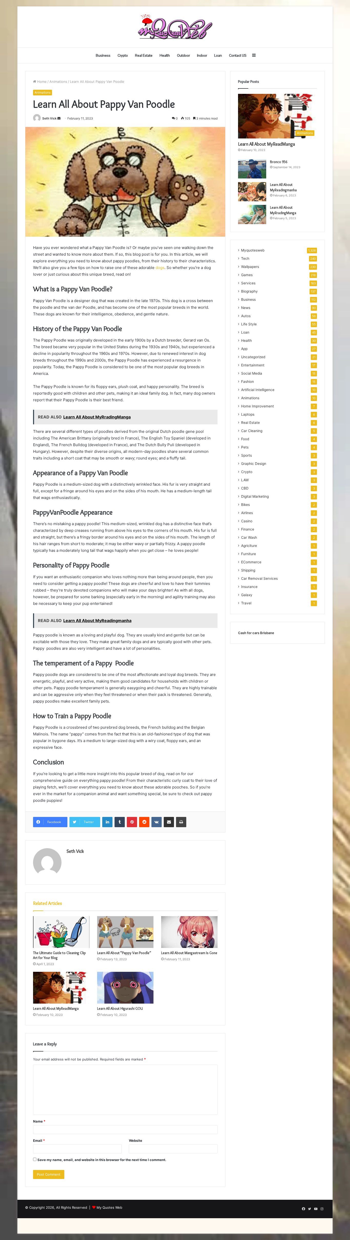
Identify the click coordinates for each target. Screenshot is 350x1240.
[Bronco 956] (252, 168)
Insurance (249, 587)
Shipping (248, 570)
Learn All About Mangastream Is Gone (189, 953)
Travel (246, 603)
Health (165, 55)
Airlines (247, 513)
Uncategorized (253, 357)
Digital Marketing (255, 496)
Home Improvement (257, 406)
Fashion (247, 381)
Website (135, 1140)
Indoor (202, 55)
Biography (249, 291)
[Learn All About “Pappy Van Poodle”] (125, 932)
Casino (246, 521)
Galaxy (246, 595)
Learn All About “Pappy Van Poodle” (124, 953)
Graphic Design (253, 464)
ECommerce (251, 562)
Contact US (237, 55)
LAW (245, 480)
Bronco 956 (278, 161)
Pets (245, 447)
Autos (246, 316)
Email (39, 1140)
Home (41, 81)
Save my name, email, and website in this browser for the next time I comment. (101, 1160)
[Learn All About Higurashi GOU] (125, 988)
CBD (245, 488)
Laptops (247, 414)
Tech (245, 258)
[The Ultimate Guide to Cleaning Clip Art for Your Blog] (61, 932)
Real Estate (143, 55)
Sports (246, 455)
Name (39, 1121)
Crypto (123, 55)
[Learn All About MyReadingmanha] (252, 191)
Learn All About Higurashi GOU (120, 1008)
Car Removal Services (259, 578)
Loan (218, 55)
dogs (160, 267)
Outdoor (183, 55)
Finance (247, 529)
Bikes (245, 505)
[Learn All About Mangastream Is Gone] (189, 932)
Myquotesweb (252, 250)
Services (248, 283)
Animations (58, 81)
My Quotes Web (109, 1207)
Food (245, 439)
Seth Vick (49, 118)
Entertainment (252, 365)
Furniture (248, 554)
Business (103, 55)
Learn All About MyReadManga (56, 1008)
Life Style (249, 324)
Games (247, 275)
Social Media (251, 373)
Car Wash (249, 537)
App (244, 349)
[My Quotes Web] (175, 27)
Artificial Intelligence (257, 390)
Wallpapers (250, 267)
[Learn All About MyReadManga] (61, 988)
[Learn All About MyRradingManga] (252, 214)
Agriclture (249, 546)
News (245, 308)
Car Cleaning (251, 431)
